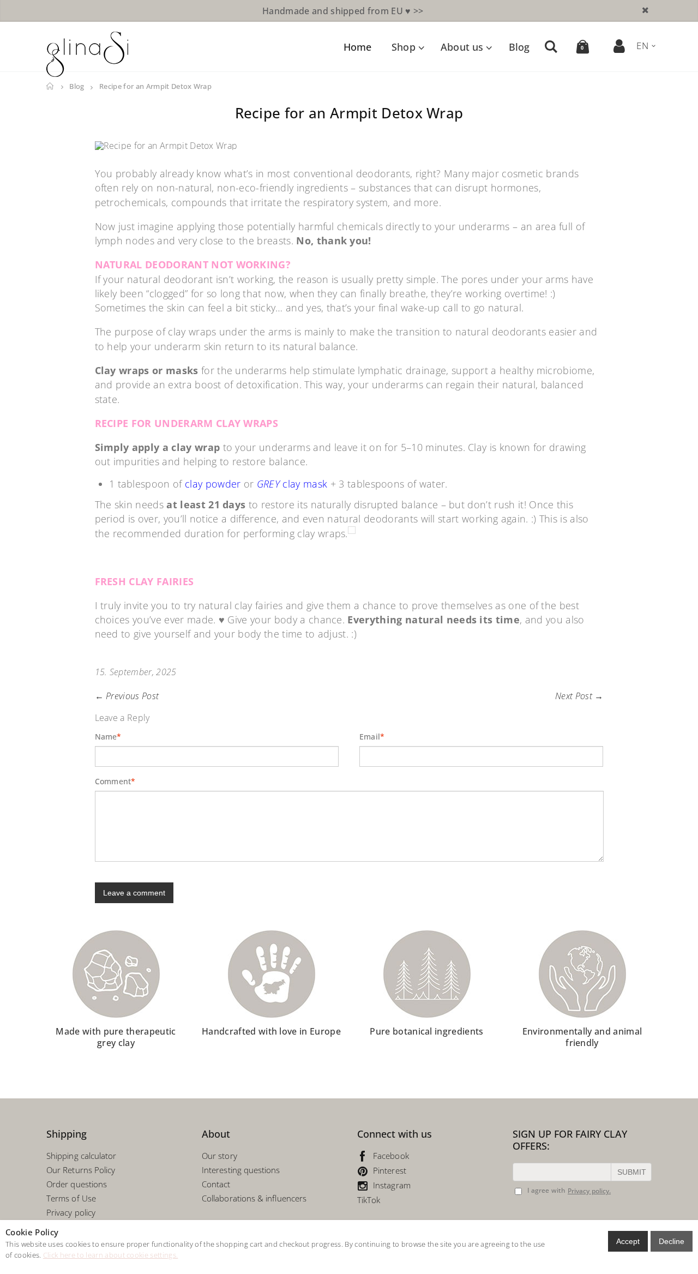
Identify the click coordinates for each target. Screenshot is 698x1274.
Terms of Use (71, 1198)
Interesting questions (241, 1169)
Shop (404, 46)
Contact (216, 1184)
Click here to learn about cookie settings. (110, 1255)
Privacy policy (70, 1212)
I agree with (546, 1190)
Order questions (76, 1184)
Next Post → (579, 696)
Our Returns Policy (80, 1169)
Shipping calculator (81, 1155)
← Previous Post (127, 696)
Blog (519, 46)
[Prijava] (620, 46)
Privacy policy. (589, 1190)
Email (370, 737)
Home (50, 86)
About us (462, 46)
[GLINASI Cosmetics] (87, 54)
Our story (219, 1155)
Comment (113, 781)
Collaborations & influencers (254, 1198)
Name (106, 737)
